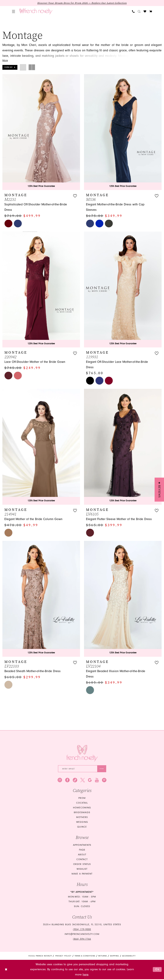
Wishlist (82, 869)
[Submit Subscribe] (101, 768)
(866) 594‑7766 (82, 939)
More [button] (5, 60)
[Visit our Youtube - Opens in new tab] (97, 780)
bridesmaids (82, 812)
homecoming (82, 807)
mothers (82, 817)
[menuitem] (13, 11)
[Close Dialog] (6, 969)
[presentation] (41, 132)
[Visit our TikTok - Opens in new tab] (75, 780)
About (82, 854)
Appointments (82, 845)
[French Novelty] (82, 753)
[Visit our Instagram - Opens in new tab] (59, 780)
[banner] (35, 11)
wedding (82, 822)
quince (82, 827)
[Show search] (139, 11)
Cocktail (82, 803)
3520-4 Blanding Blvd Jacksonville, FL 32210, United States (82, 924)
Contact (82, 859)
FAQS (82, 850)
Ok (157, 969)
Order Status (82, 864)
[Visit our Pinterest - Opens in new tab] (104, 780)
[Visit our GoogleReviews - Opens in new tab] (90, 780)
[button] (13, 11)
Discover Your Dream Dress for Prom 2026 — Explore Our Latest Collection (82, 3)
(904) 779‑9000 (82, 929)
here (85, 974)
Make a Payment (82, 874)
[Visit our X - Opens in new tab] (82, 780)
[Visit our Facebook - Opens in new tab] (67, 780)
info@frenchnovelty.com (82, 934)
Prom (82, 798)
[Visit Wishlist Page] (145, 11)
